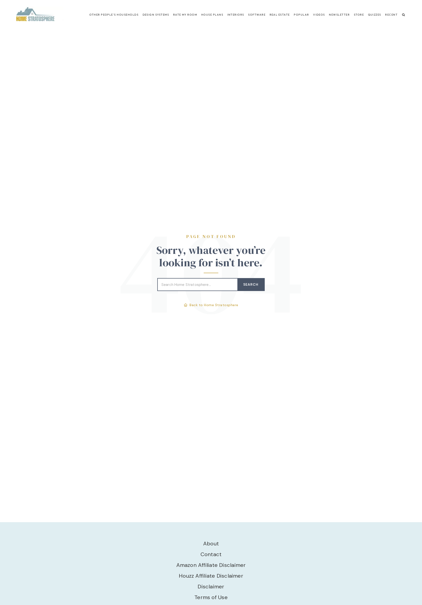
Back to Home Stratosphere (214, 305)
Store (359, 14)
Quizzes (374, 14)
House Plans (212, 14)
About (211, 543)
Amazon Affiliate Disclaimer (211, 565)
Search (250, 284)
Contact (211, 554)
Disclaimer (211, 586)
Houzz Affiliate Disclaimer (211, 575)
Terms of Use (211, 597)
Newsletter (339, 14)
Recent (391, 14)
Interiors (235, 14)
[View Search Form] (403, 14)
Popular (301, 14)
